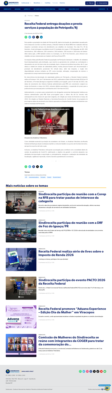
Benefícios (37, 3)
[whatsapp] (25, 37)
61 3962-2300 (10, 375)
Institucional (25, 3)
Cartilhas (47, 3)
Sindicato (7, 9)
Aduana (17, 9)
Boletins (62, 9)
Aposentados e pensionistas (44, 9)
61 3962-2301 (20, 375)
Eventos (62, 3)
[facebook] (33, 37)
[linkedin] (41, 37)
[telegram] (29, 37)
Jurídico (27, 9)
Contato (101, 9)
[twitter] (37, 37)
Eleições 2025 (74, 9)
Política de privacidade (94, 389)
